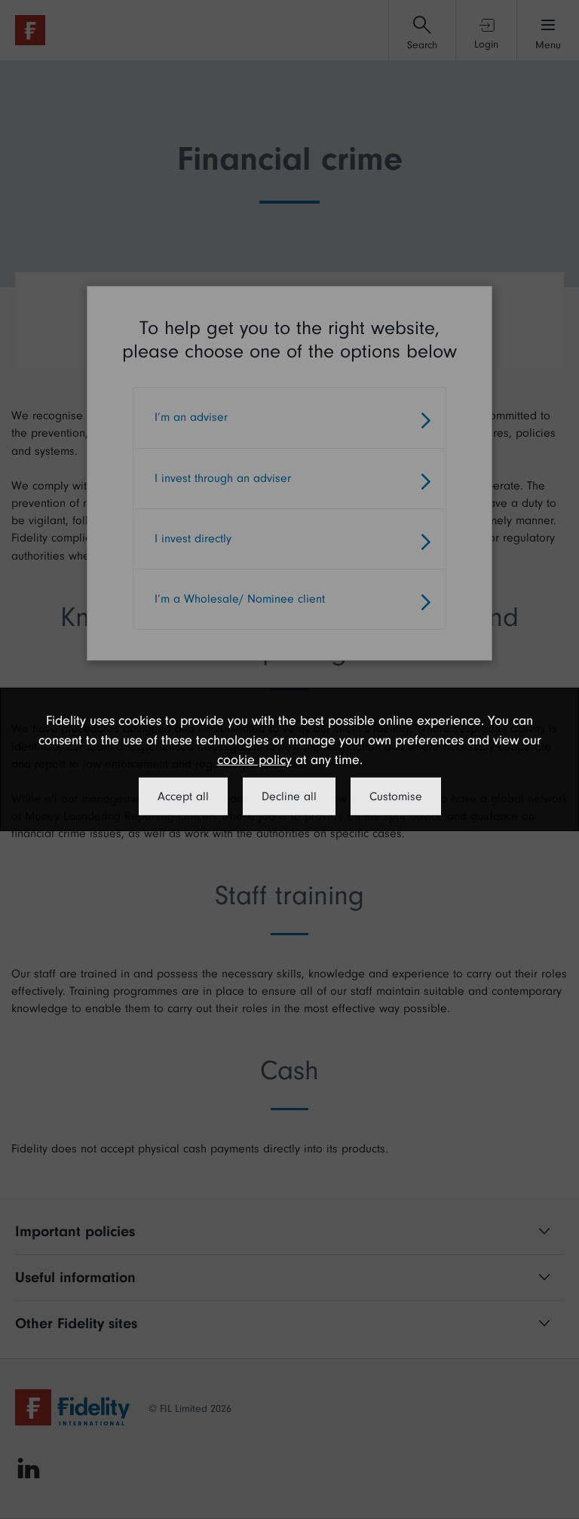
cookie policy (254, 760)
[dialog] (289, 759)
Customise (395, 796)
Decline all (289, 796)
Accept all (183, 796)
